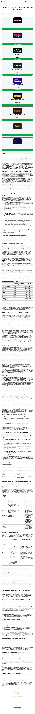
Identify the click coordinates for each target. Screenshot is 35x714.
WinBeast (17, 57)
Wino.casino (17, 102)
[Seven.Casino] (17, 35)
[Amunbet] (17, 111)
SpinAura (17, 87)
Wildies (17, 72)
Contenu (4, 153)
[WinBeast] (17, 50)
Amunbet (17, 117)
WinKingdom (17, 132)
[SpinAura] (17, 81)
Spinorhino (17, 147)
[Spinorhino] (17, 141)
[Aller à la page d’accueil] (4, 1)
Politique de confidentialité (17, 696)
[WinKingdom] (17, 126)
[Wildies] (17, 65)
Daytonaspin (17, 27)
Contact (17, 693)
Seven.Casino (17, 42)
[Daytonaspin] (17, 20)
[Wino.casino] (17, 96)
